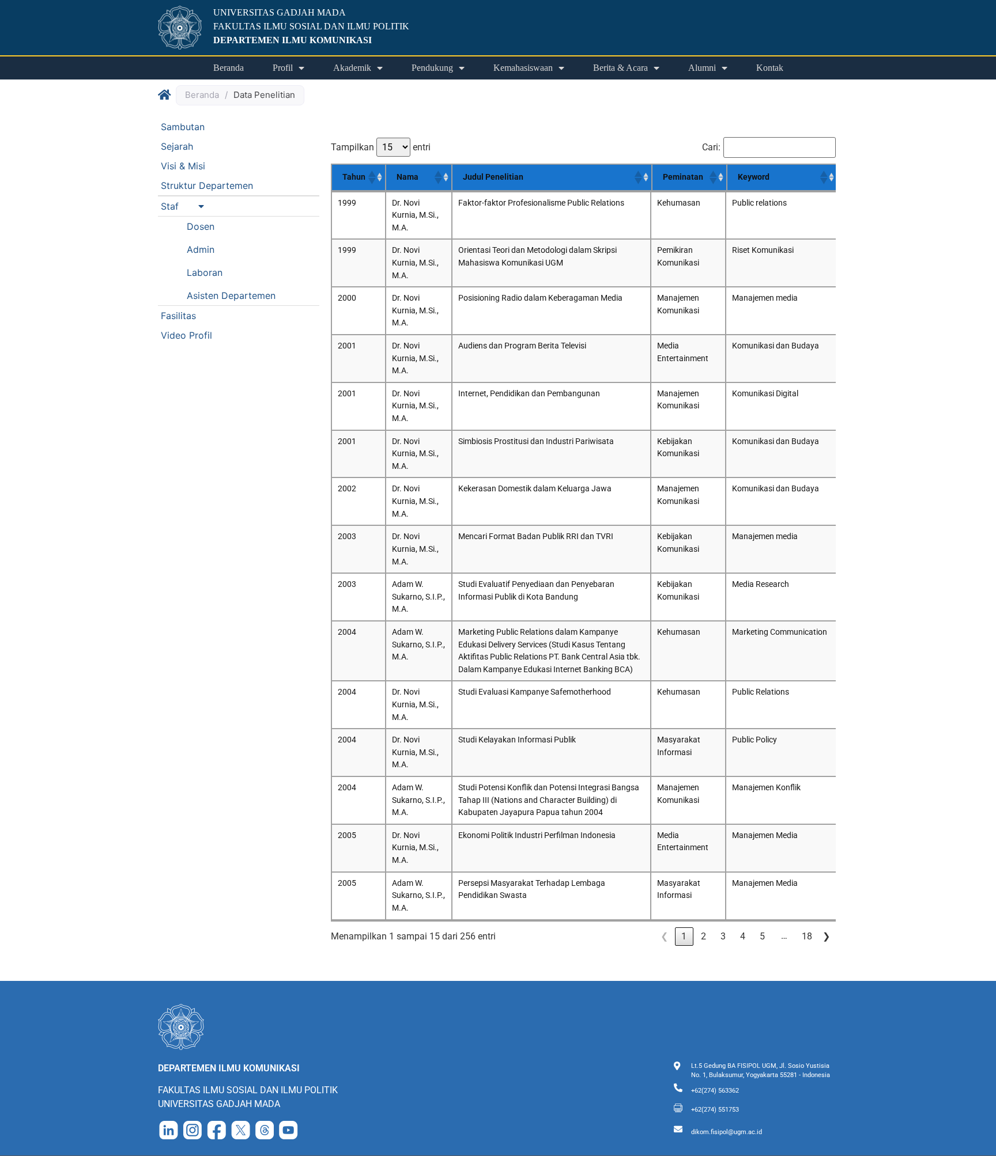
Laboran (204, 272)
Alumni (702, 68)
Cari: (711, 147)
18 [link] (807, 936)
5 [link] (762, 936)
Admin (200, 249)
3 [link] (723, 936)
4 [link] (742, 936)
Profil (283, 68)
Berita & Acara (620, 68)
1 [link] (683, 936)
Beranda (228, 68)
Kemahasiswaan (523, 68)
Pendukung (432, 68)
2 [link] (703, 936)
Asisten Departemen (231, 295)
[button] (238, 206)
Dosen (200, 226)
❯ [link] (826, 936)
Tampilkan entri (381, 147)
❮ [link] (664, 936)
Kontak (769, 68)
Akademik (352, 68)
